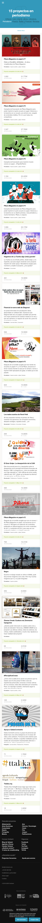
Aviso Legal (5, 876)
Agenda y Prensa (7, 844)
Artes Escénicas (7, 826)
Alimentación (6, 824)
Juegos (24, 832)
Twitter (23, 844)
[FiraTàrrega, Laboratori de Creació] (21, 910)
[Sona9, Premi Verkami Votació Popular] (34, 910)
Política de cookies (30, 916)
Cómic (24, 828)
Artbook (8, 19)
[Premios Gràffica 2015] (8, 896)
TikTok (23, 850)
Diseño (4, 830)
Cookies (4, 878)
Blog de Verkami (7, 842)
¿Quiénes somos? (8, 848)
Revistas (36, 21)
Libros (25, 19)
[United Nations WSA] (34, 896)
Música (4, 834)
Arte (23, 824)
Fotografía (5, 832)
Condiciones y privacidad (9, 873)
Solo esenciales (21, 919)
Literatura (32, 19)
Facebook (24, 842)
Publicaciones (27, 834)
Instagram (24, 848)
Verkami (21, 3)
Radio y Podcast (25, 21)
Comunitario (6, 828)
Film (23, 830)
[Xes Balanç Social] (21, 896)
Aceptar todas (34, 919)
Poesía (15, 21)
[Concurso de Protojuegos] (8, 910)
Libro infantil (17, 19)
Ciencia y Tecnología (29, 826)
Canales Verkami (7, 846)
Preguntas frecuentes (9, 858)
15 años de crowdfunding (10, 850)
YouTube (24, 846)
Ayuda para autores (28, 858)
